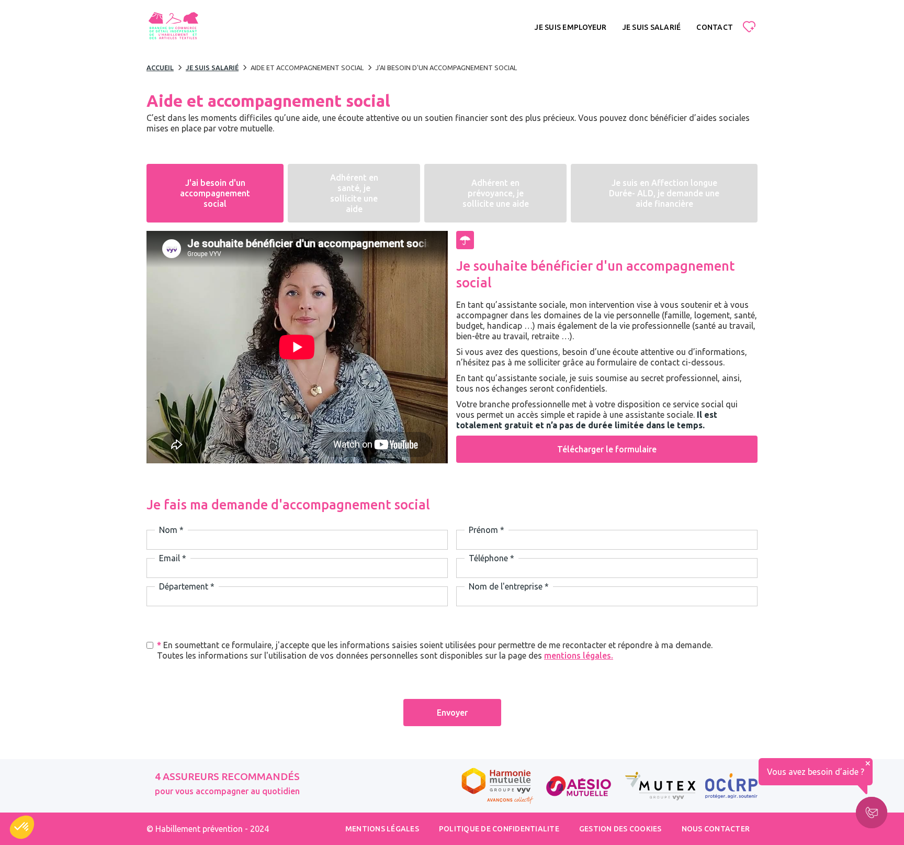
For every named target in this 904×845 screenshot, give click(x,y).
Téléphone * (491, 558)
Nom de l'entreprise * (509, 586)
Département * (186, 586)
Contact (714, 27)
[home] (173, 27)
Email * (172, 558)
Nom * (171, 530)
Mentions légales (382, 829)
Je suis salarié (652, 27)
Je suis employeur (570, 27)
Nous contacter (716, 829)
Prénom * (486, 530)
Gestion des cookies (620, 829)
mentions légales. (578, 655)
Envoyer (452, 712)
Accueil (160, 67)
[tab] (215, 193)
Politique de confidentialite (499, 829)
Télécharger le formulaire (607, 449)
